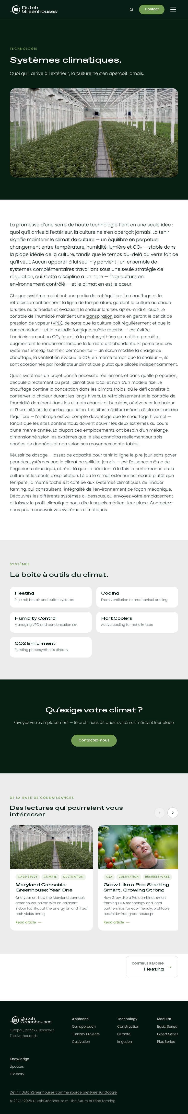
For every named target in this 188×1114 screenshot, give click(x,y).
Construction (128, 1026)
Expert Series (167, 1034)
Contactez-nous (94, 740)
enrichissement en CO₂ (36, 337)
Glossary (17, 1074)
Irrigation (124, 1041)
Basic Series (167, 1026)
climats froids (112, 389)
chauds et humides (107, 403)
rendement (53, 344)
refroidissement (26, 303)
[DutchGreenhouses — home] (34, 9)
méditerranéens (123, 410)
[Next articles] (172, 812)
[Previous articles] (159, 812)
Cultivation (81, 1041)
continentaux (64, 423)
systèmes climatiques (118, 482)
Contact (152, 9)
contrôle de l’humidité (32, 316)
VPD (57, 323)
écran (111, 350)
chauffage (141, 296)
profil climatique (77, 382)
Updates (17, 1066)
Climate (123, 1034)
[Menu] (173, 9)
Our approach (84, 1026)
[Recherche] (131, 9)
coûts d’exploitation (58, 476)
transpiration (99, 316)
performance (149, 469)
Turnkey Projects (86, 1034)
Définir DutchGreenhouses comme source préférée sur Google (63, 1092)
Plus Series (166, 1041)
